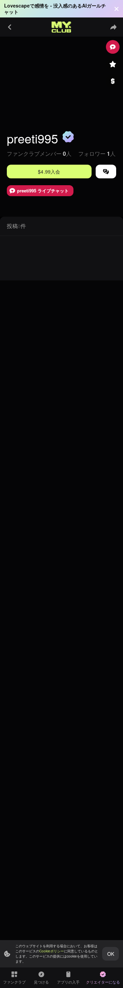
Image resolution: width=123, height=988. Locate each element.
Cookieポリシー (51, 951)
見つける (41, 982)
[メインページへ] (61, 27)
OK (110, 953)
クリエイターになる (103, 982)
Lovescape (17, 5)
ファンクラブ (14, 982)
